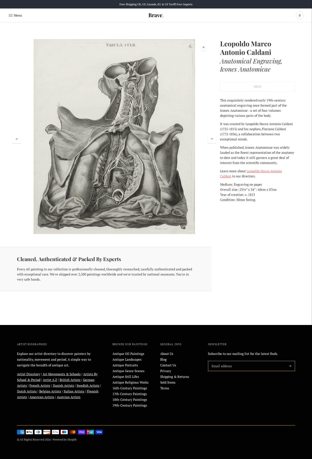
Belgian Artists (50, 391)
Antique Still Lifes (125, 376)
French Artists (40, 385)
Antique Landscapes (127, 359)
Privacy (165, 371)
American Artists (42, 397)
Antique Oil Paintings (128, 354)
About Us (166, 354)
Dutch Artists (27, 391)
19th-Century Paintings (129, 405)
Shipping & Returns (174, 376)
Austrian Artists (68, 397)
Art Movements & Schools (62, 374)
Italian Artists (74, 391)
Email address (221, 361)
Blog (163, 359)
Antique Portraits (125, 365)
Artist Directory (28, 374)
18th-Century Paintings (129, 399)
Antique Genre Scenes (128, 371)
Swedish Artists (88, 385)
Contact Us (168, 365)
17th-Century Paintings (129, 394)
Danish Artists (63, 385)
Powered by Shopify (65, 439)
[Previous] (17, 139)
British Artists (70, 380)
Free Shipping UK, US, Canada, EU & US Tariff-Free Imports (156, 4)
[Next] (211, 139)
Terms (164, 388)
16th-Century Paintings (129, 388)
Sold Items (168, 382)
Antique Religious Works (130, 382)
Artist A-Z (50, 380)
